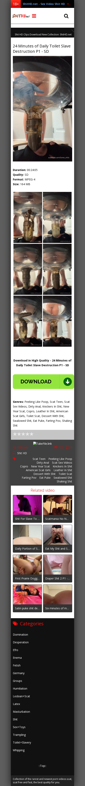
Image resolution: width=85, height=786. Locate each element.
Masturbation (21, 711)
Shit (15, 719)
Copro (24, 466)
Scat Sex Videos (62, 462)
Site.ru (21, 16)
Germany (19, 673)
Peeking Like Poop (60, 459)
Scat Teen (39, 459)
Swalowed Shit (63, 477)
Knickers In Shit (62, 466)
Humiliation (20, 688)
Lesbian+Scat (21, 696)
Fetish (17, 665)
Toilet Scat (65, 474)
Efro (15, 650)
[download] (43, 381)
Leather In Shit (63, 470)
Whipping (19, 750)
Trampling (19, 735)
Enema (17, 658)
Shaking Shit (64, 481)
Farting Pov (29, 477)
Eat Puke (45, 477)
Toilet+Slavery (22, 742)
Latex (16, 704)
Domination (20, 634)
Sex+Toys (19, 727)
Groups (17, 681)
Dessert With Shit (44, 474)
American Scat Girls (38, 470)
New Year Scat (40, 466)
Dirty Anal (43, 462)
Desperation (21, 642)
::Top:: (42, 766)
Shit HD (22, 453)
